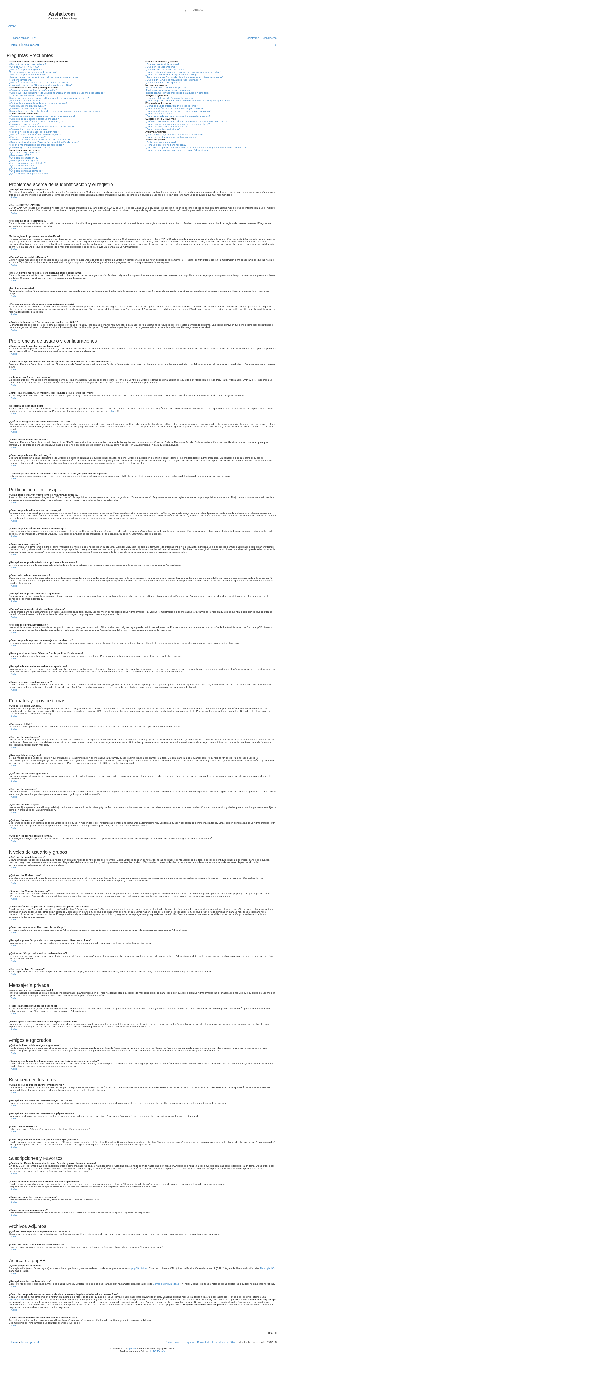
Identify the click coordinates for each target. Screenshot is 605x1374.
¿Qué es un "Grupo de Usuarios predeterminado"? (173, 79)
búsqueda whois (18, 1299)
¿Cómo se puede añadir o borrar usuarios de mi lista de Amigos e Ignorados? (187, 100)
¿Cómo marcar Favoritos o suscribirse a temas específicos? (177, 124)
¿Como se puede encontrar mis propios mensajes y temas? (177, 116)
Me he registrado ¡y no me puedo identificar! (33, 72)
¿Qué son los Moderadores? (161, 66)
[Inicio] (28, 15)
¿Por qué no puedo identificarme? (27, 74)
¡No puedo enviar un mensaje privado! (166, 87)
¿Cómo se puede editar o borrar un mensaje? (34, 118)
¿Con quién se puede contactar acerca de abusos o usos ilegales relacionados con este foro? (197, 147)
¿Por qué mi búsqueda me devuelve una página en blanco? (178, 111)
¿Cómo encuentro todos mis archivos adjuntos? (171, 137)
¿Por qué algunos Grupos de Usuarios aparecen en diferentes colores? (184, 77)
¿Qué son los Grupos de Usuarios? (164, 69)
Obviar (12, 25)
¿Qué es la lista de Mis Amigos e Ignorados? (169, 98)
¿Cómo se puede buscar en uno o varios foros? (171, 105)
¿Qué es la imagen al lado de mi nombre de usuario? (38, 103)
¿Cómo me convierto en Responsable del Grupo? (172, 74)
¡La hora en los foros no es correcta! (29, 95)
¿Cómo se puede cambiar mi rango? (29, 108)
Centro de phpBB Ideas (166, 1284)
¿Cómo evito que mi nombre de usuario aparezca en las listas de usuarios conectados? (57, 92)
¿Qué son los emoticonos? (23, 158)
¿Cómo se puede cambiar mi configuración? (33, 90)
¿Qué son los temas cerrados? (26, 171)
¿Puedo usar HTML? (20, 155)
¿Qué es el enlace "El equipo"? (162, 82)
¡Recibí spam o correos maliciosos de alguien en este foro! (177, 92)
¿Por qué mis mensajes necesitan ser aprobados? (36, 144)
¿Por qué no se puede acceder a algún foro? (34, 131)
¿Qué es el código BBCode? (24, 152)
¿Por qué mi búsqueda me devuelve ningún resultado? (175, 108)
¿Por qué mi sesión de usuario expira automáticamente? (40, 82)
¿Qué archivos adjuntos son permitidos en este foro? (174, 134)
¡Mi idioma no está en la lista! (25, 100)
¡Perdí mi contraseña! (20, 79)
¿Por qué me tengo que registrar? (27, 64)
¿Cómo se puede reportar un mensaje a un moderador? (39, 139)
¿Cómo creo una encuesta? (24, 124)
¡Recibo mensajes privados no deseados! (167, 90)
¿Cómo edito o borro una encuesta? (29, 129)
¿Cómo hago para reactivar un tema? (29, 147)
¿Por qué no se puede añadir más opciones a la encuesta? (41, 126)
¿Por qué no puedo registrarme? (27, 69)
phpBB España (157, 1351)
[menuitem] (34, 37)
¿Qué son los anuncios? (22, 165)
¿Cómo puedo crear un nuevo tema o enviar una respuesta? (42, 116)
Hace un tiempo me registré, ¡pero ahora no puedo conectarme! (44, 77)
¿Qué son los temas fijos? (23, 168)
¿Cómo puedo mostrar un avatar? (27, 105)
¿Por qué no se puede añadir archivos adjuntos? (36, 134)
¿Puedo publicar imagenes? (24, 160)
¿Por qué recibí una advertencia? (27, 137)
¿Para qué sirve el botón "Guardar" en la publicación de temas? (44, 142)
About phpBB (267, 1268)
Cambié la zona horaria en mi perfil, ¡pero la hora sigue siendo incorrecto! (49, 98)
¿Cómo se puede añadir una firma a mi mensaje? (36, 121)
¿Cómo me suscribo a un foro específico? (168, 126)
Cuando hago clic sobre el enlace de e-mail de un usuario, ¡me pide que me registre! (55, 111)
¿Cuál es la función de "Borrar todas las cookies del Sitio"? (41, 85)
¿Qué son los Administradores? (162, 64)
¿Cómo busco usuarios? (158, 113)
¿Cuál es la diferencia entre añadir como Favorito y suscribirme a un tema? (186, 121)
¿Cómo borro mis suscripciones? (163, 129)
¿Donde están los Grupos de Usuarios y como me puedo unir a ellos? (183, 72)
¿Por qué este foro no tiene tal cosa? (165, 144)
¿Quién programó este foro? (160, 142)
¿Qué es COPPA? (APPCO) (24, 66)
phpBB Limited (139, 1268)
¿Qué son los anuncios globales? (27, 163)
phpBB (113, 411)
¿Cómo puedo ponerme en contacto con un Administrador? (177, 150)
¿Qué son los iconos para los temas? (29, 173)
